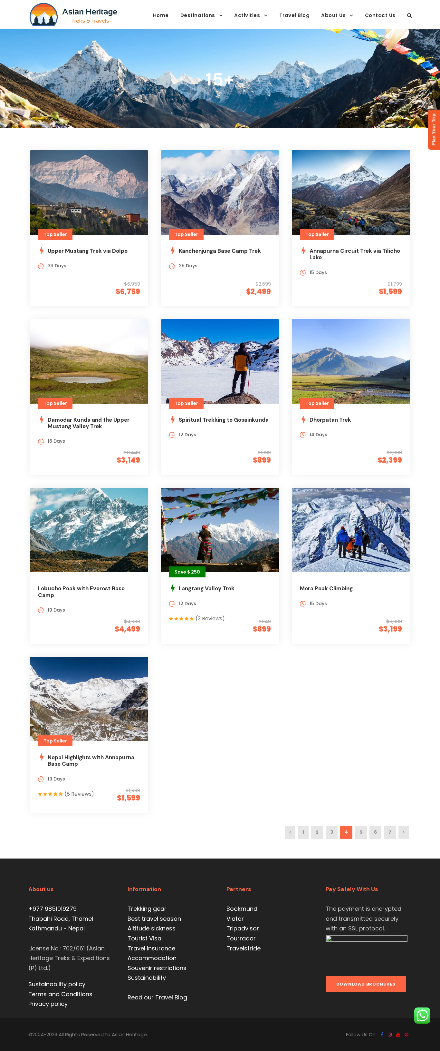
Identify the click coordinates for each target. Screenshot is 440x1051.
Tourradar (241, 938)
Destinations (197, 15)
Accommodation (152, 958)
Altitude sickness (152, 928)
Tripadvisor (242, 928)
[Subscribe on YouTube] (398, 1034)
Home (161, 15)
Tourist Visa (144, 938)
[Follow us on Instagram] (390, 1034)
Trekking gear (147, 909)
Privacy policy (48, 1004)
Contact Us (380, 15)
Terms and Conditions (60, 994)
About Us (333, 15)
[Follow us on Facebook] (382, 1034)
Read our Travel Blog (157, 997)
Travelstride (243, 948)
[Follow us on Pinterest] (406, 1034)
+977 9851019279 (52, 909)
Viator (235, 919)
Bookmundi (242, 909)
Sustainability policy (56, 984)
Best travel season (154, 919)
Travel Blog (294, 15)
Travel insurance (151, 948)
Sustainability (147, 978)
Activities (247, 15)
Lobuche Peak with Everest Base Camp (81, 591)
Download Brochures (366, 984)
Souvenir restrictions (157, 968)
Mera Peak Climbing (326, 588)
